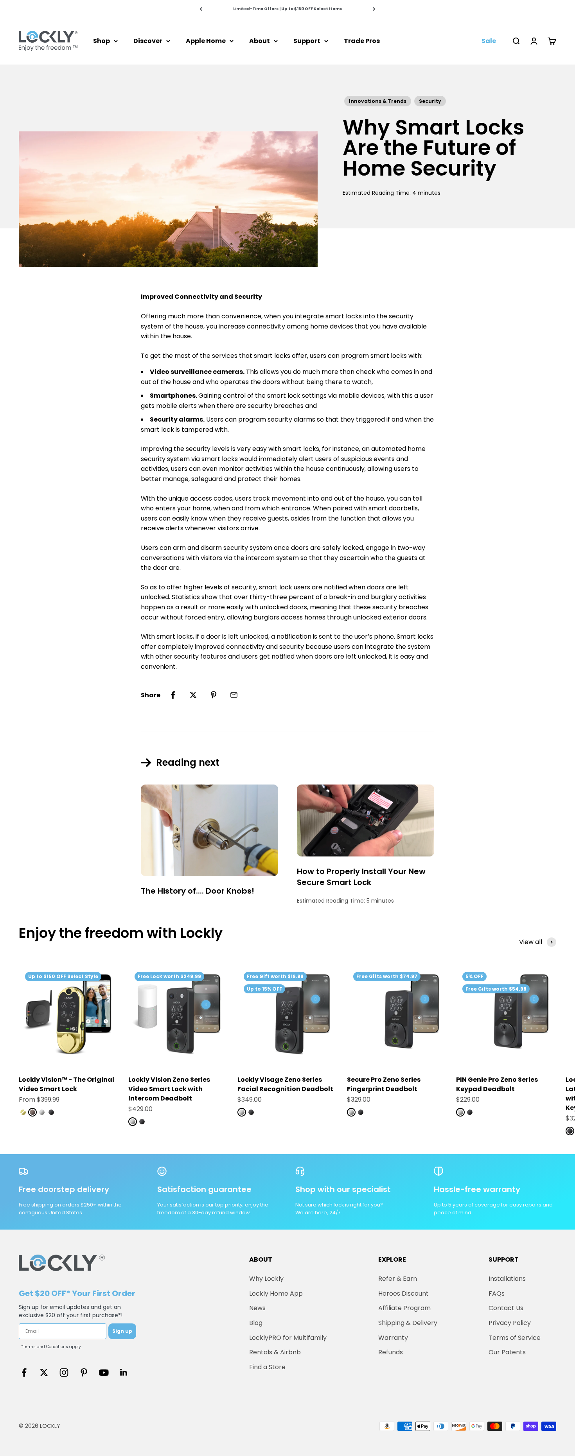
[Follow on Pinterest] (84, 1372)
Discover (147, 40)
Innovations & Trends (377, 101)
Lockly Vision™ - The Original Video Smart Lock (66, 1084)
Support (306, 40)
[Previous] (200, 8)
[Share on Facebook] (173, 695)
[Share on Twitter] (193, 695)
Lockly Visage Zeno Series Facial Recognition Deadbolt (285, 1084)
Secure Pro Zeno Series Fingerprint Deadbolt (383, 1084)
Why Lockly (266, 1278)
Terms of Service (515, 1337)
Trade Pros (362, 40)
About (259, 40)
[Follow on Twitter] (44, 1372)
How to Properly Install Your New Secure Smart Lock (361, 877)
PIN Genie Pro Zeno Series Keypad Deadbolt (497, 1084)
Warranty (393, 1337)
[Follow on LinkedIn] (124, 1372)
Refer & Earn (397, 1278)
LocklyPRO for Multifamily (288, 1337)
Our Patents (507, 1352)
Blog (255, 1322)
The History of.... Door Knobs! (197, 890)
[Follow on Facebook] (24, 1372)
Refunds (390, 1352)
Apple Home (206, 40)
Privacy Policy (510, 1322)
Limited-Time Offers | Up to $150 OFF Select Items (287, 9)
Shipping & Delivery (407, 1322)
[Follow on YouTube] (104, 1372)
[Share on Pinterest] (213, 695)
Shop (101, 40)
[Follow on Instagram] (64, 1372)
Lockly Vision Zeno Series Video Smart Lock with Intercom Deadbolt (169, 1089)
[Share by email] (234, 695)
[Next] (374, 8)
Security (430, 101)
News (257, 1307)
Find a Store (267, 1367)
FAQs (497, 1293)
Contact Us (506, 1307)
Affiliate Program (404, 1307)
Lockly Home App (276, 1293)
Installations (507, 1278)
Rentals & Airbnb (275, 1352)
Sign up (122, 1331)
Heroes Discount (403, 1293)
